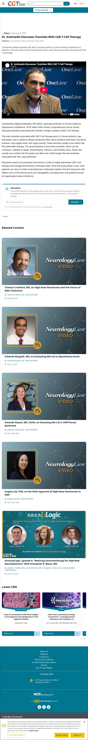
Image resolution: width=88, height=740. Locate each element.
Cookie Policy (33, 731)
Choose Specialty (41, 10)
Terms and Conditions (44, 659)
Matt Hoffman (11, 570)
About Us (44, 651)
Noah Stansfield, (68, 568)
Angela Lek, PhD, (13, 499)
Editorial (44, 654)
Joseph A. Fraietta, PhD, (16, 568)
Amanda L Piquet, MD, (15, 430)
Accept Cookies (61, 735)
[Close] (84, 721)
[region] (44, 729)
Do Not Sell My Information (44, 662)
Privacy (44, 665)
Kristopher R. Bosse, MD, (52, 568)
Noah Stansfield (32, 295)
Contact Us (44, 657)
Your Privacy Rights (44, 668)
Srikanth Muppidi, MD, (16, 361)
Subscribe (74, 202)
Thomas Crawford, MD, (16, 295)
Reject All (77, 735)
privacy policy (48, 207)
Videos (5, 216)
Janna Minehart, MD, (34, 568)
